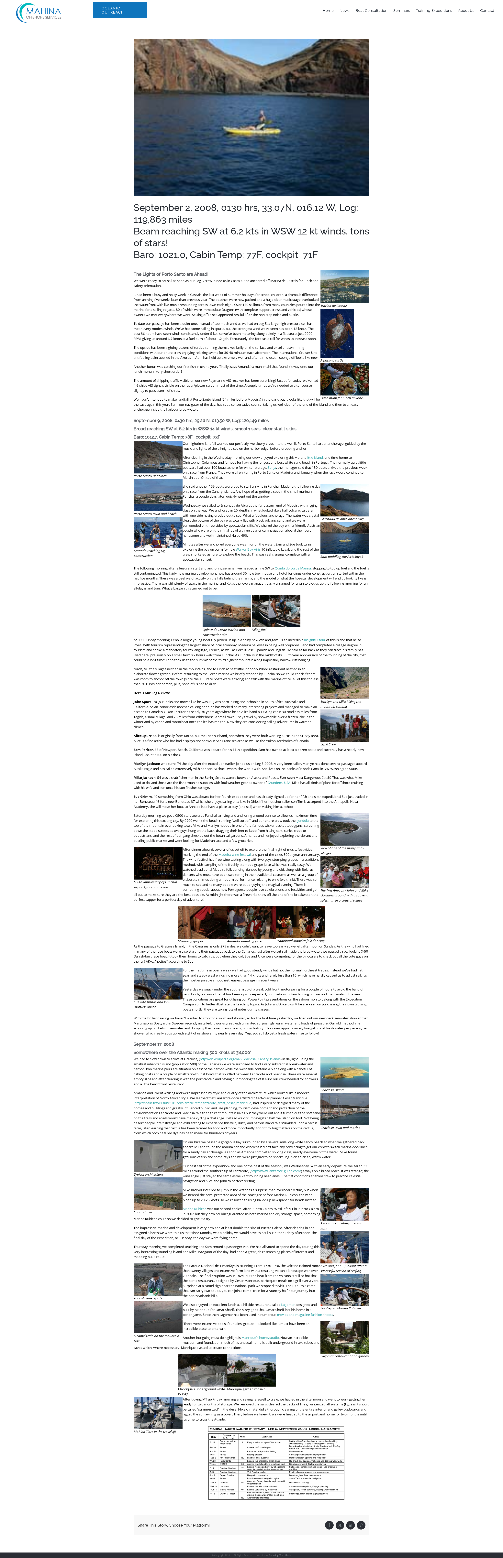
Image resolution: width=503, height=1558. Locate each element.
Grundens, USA (278, 782)
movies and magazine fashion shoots (305, 1314)
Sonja (272, 467)
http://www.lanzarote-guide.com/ (276, 1171)
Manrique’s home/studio (260, 1337)
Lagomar (288, 1304)
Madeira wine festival (234, 854)
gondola (302, 820)
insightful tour (314, 640)
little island (315, 457)
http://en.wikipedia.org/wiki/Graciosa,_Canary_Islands (240, 1059)
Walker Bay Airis (248, 549)
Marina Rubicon (195, 1208)
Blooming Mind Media (280, 1555)
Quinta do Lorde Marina (293, 568)
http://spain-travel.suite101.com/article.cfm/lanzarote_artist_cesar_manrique (193, 1103)
